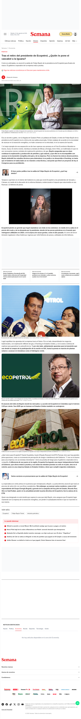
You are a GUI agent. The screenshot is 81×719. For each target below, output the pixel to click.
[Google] (3, 704)
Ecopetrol (6, 513)
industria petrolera (33, 513)
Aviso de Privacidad (9, 709)
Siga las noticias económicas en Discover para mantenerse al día (26, 70)
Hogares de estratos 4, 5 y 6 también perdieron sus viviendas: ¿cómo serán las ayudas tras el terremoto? (44, 275)
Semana (4, 48)
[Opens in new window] (7, 704)
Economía (12, 48)
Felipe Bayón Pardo (18, 513)
